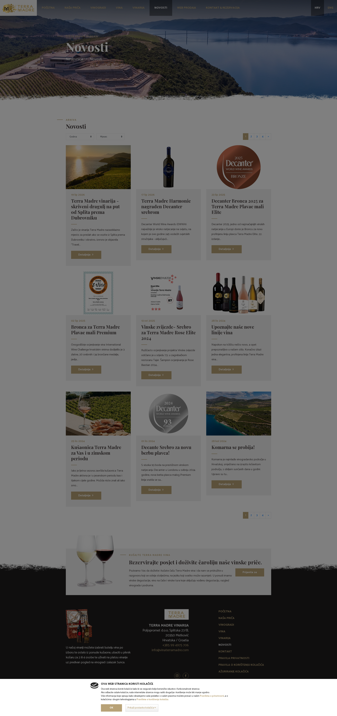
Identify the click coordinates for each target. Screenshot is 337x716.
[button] (141, 708)
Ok (111, 708)
